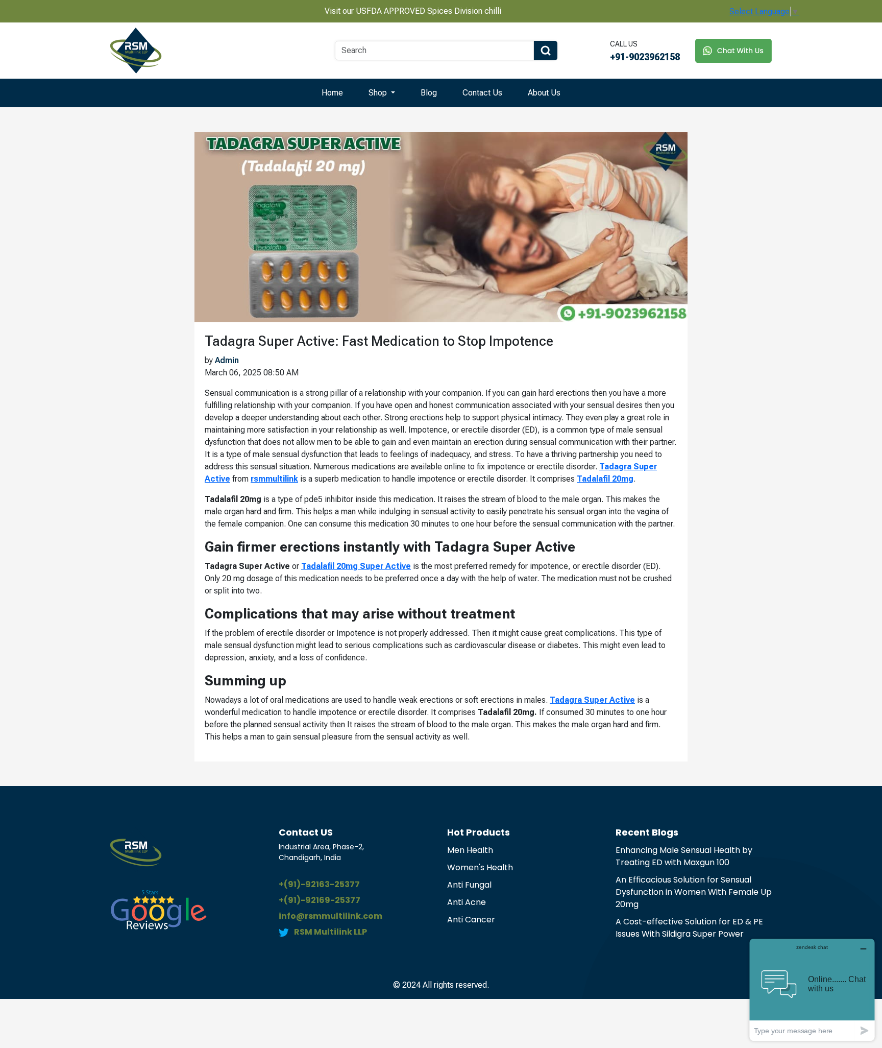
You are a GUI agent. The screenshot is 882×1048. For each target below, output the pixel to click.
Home (332, 93)
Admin (227, 360)
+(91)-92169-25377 (319, 900)
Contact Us (482, 93)
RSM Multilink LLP (330, 932)
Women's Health (480, 867)
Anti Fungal (469, 885)
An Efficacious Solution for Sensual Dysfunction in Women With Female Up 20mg (694, 892)
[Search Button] (545, 50)
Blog (429, 93)
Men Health (470, 850)
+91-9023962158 (645, 57)
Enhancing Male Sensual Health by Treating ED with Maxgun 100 (684, 856)
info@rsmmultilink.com (330, 916)
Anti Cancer (471, 919)
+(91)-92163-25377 (319, 884)
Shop (379, 93)
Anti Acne (466, 902)
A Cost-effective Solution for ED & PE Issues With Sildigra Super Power (689, 928)
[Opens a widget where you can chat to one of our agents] (812, 989)
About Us (544, 93)
